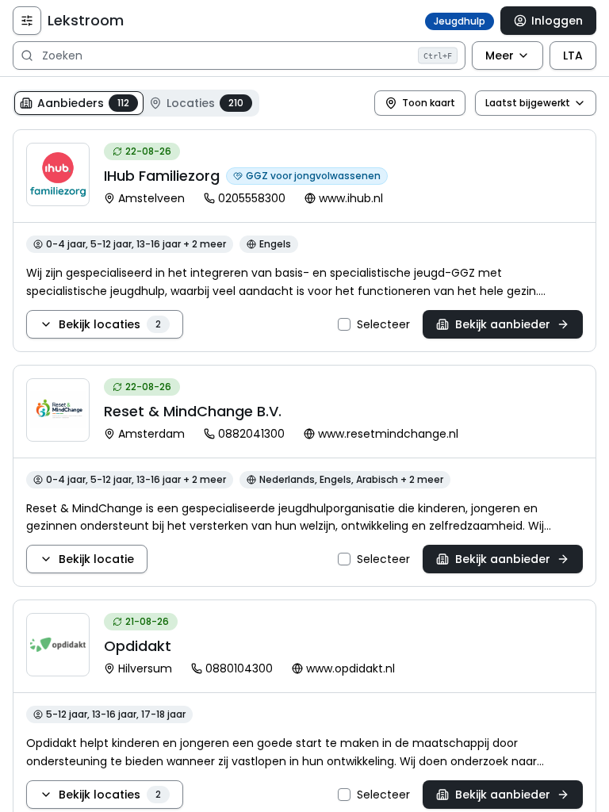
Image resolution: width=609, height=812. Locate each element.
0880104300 (239, 668)
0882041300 (251, 434)
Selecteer (383, 324)
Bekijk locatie (96, 559)
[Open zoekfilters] (27, 20)
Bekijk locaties (110, 324)
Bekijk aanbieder (502, 324)
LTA (573, 55)
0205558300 (251, 198)
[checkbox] (344, 324)
